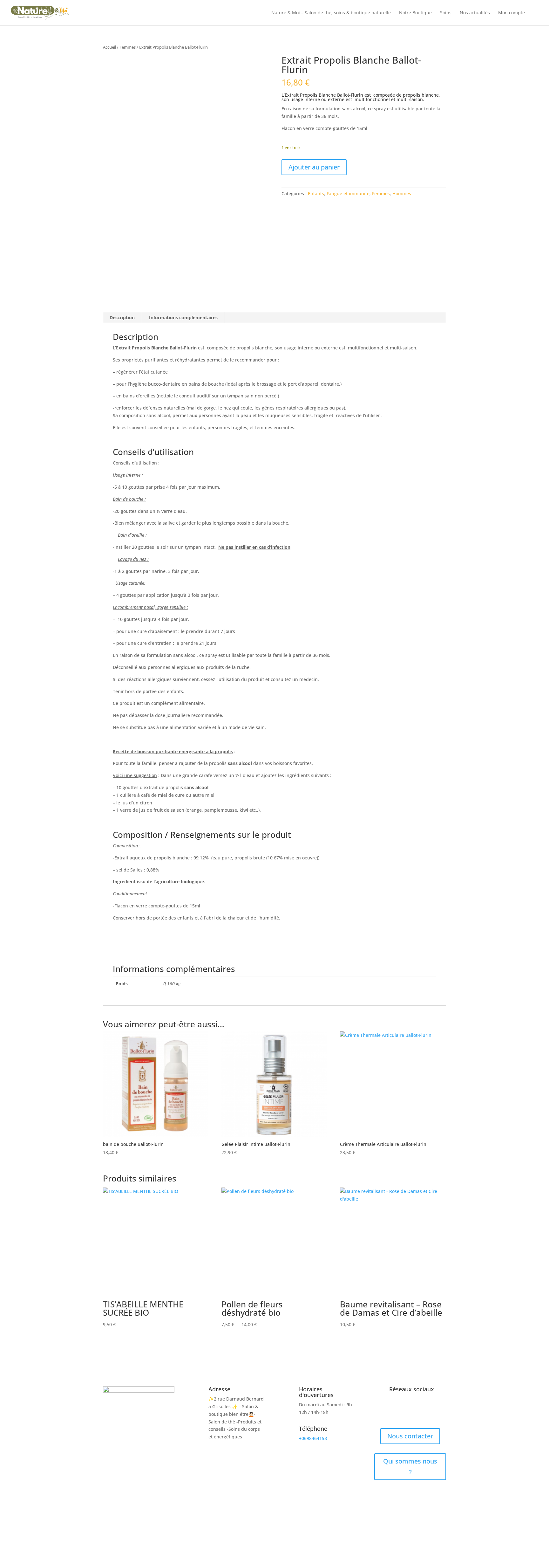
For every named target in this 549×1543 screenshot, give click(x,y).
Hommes (401, 193)
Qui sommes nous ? (410, 1466)
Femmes (127, 47)
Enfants (316, 193)
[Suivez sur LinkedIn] (423, 1411)
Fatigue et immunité (348, 193)
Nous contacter (410, 1436)
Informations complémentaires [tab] (183, 317)
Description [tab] (122, 317)
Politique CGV (286, 1506)
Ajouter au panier (314, 167)
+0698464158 (313, 1438)
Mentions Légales (325, 1506)
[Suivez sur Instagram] (410, 1411)
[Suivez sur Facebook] (397, 1411)
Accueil (109, 47)
